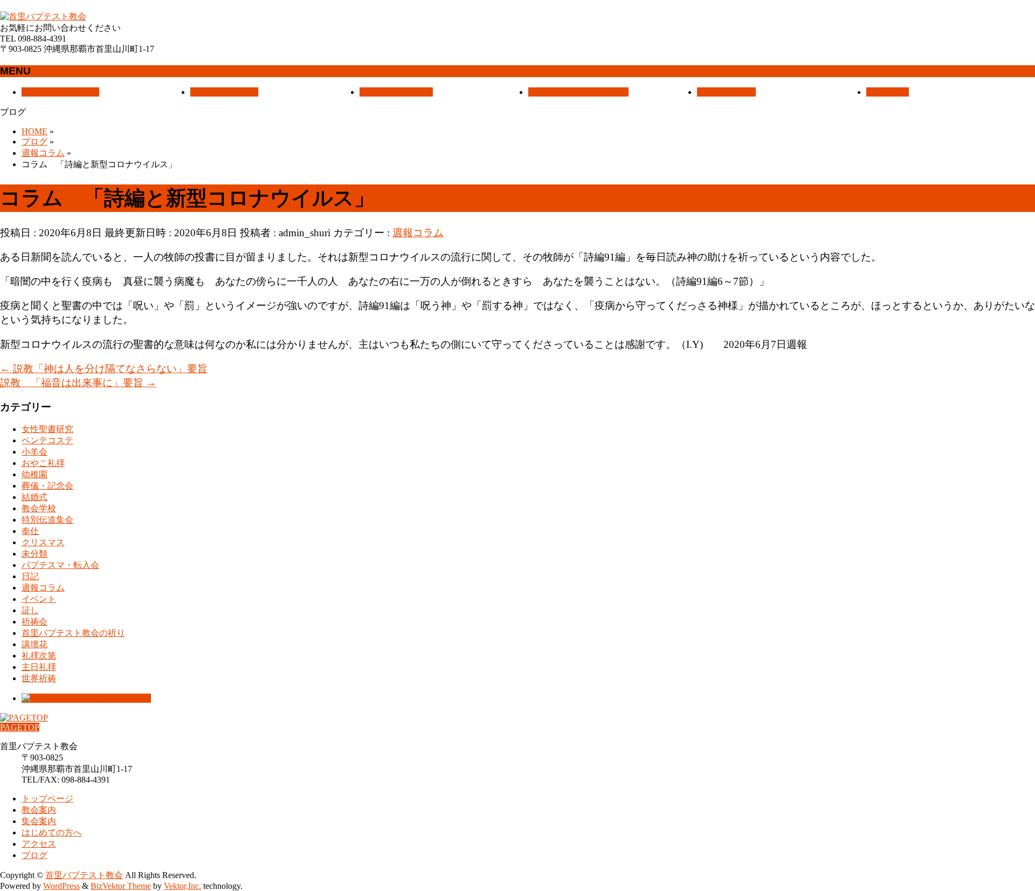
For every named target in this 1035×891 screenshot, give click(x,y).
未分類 (34, 553)
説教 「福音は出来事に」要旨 (78, 382)
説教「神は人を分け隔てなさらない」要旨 (104, 368)
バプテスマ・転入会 (60, 565)
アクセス (39, 843)
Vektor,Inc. (182, 885)
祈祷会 (34, 621)
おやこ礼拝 (43, 463)
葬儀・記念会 (47, 485)
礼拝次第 (39, 655)
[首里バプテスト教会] (43, 16)
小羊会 (34, 451)
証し (30, 610)
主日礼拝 (39, 666)
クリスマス (43, 542)
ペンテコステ (47, 440)
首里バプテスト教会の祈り (73, 633)
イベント (39, 599)
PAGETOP (19, 727)
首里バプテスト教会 (84, 875)
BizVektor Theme (121, 885)
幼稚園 (34, 474)
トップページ (47, 798)
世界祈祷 (39, 678)
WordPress (61, 885)
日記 (30, 576)
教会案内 (39, 809)
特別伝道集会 (47, 519)
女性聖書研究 (47, 429)
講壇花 (34, 644)
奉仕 (30, 531)
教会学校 (39, 508)
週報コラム (418, 232)
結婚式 (34, 497)
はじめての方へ (52, 832)
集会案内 (39, 821)
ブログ (34, 855)
